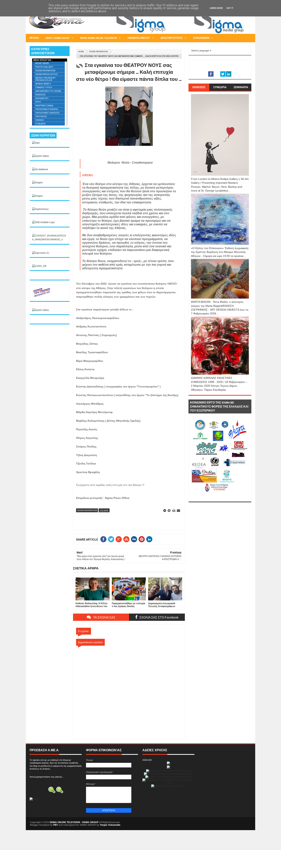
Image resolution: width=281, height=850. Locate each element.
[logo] (36, 142)
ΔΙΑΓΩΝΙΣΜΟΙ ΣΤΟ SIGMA (48, 91)
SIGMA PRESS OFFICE (46, 74)
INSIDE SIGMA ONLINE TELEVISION (98, 38)
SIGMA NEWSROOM (98, 51)
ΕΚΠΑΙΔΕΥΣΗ (41, 98)
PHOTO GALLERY (44, 67)
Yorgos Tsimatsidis (110, 825)
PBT (55, 825)
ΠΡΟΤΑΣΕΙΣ (41, 116)
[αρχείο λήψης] (40, 156)
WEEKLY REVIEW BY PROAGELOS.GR (45, 79)
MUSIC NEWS (42, 63)
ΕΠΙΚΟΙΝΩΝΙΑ (201, 38)
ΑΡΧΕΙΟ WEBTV (43, 84)
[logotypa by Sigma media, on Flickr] (220, 497)
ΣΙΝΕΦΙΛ (39, 120)
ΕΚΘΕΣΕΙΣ (40, 94)
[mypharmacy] (40, 209)
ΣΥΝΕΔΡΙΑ (40, 124)
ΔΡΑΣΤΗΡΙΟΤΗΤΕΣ (172, 38)
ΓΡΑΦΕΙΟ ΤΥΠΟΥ (43, 87)
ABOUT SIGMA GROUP (57, 38)
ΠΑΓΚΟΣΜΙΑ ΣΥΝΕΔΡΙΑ (46, 109)
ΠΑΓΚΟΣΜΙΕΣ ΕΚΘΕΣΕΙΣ (47, 113)
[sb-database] (40, 169)
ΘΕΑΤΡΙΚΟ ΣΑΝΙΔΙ (44, 105)
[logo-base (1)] (40, 253)
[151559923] (41, 296)
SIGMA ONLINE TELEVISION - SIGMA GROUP (74, 822)
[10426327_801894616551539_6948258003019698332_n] (49, 239)
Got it (230, 8)
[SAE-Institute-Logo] (43, 222)
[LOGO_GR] (39, 266)
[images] (37, 182)
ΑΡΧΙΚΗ (34, 38)
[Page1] (181, 33)
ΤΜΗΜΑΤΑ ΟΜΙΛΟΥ (138, 38)
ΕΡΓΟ (38, 102)
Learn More (216, 8)
